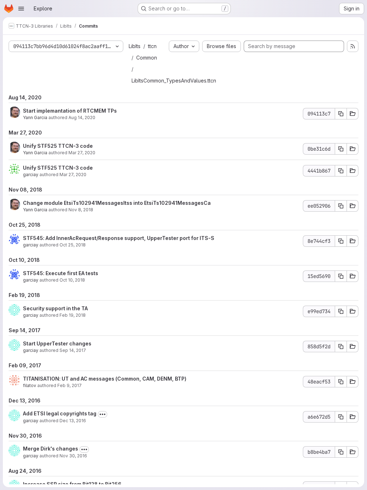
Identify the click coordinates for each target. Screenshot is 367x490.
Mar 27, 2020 (81, 152)
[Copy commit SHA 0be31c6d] (341, 149)
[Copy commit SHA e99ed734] (341, 311)
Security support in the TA (55, 308)
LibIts (134, 46)
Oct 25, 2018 (72, 245)
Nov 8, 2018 (80, 209)
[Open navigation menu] (21, 8)
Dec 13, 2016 (72, 420)
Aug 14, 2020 (81, 117)
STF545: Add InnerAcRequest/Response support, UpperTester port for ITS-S (118, 238)
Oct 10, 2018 (72, 280)
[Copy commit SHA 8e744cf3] (341, 241)
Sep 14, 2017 (72, 350)
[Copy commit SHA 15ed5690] (341, 276)
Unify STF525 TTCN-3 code (58, 146)
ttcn (152, 46)
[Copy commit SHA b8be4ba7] (341, 452)
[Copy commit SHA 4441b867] (341, 170)
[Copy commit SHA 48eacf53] (341, 381)
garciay (30, 174)
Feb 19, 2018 (72, 315)
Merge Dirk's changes (50, 449)
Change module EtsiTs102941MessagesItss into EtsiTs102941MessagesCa (117, 203)
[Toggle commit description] (102, 414)
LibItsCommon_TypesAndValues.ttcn (174, 80)
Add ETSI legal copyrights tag (59, 413)
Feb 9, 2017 (69, 385)
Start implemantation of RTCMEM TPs (70, 111)
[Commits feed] (352, 46)
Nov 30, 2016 (73, 455)
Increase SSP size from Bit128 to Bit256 (72, 484)
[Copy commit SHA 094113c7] (341, 113)
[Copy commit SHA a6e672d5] (341, 417)
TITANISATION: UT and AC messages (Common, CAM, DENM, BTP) (104, 379)
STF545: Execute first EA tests (60, 273)
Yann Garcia (35, 117)
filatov (29, 385)
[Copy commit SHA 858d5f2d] (341, 346)
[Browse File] (352, 113)
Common (146, 58)
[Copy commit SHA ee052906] (341, 206)
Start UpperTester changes (57, 343)
